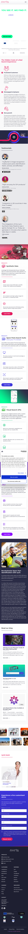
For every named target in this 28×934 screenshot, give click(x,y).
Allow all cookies (14, 477)
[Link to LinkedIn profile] (4, 908)
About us (3, 887)
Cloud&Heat (16, 873)
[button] (25, 2)
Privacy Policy (11, 929)
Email (5, 819)
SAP (15, 869)
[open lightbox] (13, 732)
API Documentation (18, 889)
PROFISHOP (4, 873)
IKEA (2, 875)
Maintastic (16, 881)
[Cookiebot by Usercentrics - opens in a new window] (21, 451)
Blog (2, 891)
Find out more (7, 36)
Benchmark (16, 891)
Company (6, 825)
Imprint (5, 929)
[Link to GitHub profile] (2, 908)
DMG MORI (3, 877)
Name (5, 808)
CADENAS (16, 875)
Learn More (7, 313)
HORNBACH (4, 871)
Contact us (18, 36)
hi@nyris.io (3, 905)
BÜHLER (3, 881)
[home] (5, 2)
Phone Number (5, 813)
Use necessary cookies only (14, 481)
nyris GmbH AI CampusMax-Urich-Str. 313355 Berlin (4, 901)
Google (15, 871)
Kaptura (15, 879)
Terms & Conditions (20, 929)
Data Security (17, 887)
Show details (21, 473)
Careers (3, 889)
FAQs (2, 893)
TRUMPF (3, 879)
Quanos (15, 877)
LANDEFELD (4, 869)
